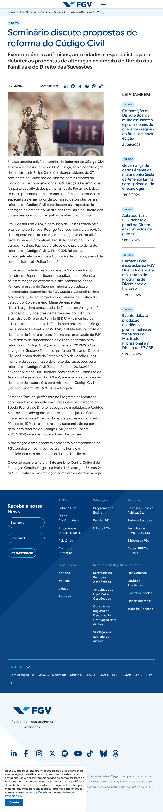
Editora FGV (101, 528)
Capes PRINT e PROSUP (138, 551)
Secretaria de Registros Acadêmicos (102, 577)
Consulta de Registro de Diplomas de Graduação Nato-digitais (105, 615)
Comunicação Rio (21, 675)
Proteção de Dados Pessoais (70, 530)
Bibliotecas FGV (138, 540)
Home (11, 12)
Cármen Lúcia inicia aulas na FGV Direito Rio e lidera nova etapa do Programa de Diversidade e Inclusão (138, 275)
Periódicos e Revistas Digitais (139, 530)
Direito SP (77, 675)
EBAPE (104, 675)
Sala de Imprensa (140, 601)
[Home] (79, 4)
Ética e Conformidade (69, 518)
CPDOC (43, 675)
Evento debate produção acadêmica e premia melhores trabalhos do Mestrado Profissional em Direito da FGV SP (137, 331)
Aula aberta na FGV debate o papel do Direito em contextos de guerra (137, 224)
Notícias (64, 573)
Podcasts (65, 596)
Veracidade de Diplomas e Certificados (103, 594)
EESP (115, 675)
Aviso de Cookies (37, 792)
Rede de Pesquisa (140, 520)
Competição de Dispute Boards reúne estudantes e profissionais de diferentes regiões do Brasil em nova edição (138, 125)
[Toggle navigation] (101, 4)
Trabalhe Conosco (140, 609)
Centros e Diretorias (65, 551)
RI (10, 683)
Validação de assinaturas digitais (102, 636)
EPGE (138, 675)
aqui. (99, 473)
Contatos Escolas (140, 593)
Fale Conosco (137, 573)
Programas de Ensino (103, 510)
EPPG (149, 675)
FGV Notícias (28, 12)
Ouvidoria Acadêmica (135, 583)
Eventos (64, 581)
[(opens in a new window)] (14, 755)
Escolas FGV (101, 520)
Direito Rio (59, 675)
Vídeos (63, 588)
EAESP (91, 675)
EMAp (127, 675)
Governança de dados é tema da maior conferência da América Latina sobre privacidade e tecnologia (138, 177)
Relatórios (66, 540)
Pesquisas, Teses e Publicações (140, 510)
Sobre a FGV (67, 508)
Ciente (14, 802)
